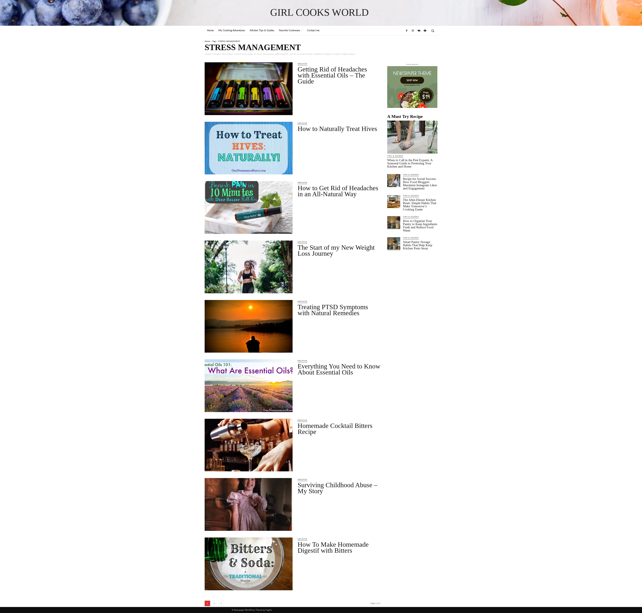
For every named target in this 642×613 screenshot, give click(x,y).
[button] (432, 30)
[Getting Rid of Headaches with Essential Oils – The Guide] (249, 88)
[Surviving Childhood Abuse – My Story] (249, 504)
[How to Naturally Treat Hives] (249, 148)
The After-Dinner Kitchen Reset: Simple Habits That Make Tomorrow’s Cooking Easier (419, 204)
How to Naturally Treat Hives (337, 128)
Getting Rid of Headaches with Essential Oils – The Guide (332, 75)
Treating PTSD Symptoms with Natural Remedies (333, 310)
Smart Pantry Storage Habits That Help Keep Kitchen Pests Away (417, 245)
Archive (302, 64)
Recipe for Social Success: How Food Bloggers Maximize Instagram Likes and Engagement (420, 183)
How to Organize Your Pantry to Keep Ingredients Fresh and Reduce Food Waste (420, 225)
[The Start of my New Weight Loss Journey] (249, 267)
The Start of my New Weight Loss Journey (336, 250)
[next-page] (221, 603)
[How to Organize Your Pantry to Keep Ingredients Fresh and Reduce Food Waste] (393, 222)
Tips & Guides (395, 156)
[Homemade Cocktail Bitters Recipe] (249, 445)
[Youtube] (425, 31)
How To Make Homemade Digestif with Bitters (333, 547)
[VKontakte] (419, 31)
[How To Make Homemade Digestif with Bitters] (249, 564)
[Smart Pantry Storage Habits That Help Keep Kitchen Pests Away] (393, 243)
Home (207, 41)
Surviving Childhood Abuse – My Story (337, 488)
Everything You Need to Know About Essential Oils (339, 369)
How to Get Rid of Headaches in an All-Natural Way (338, 191)
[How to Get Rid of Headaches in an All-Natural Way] (249, 207)
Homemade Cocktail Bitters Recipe (335, 428)
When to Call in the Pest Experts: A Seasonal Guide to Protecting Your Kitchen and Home (410, 163)
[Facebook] (407, 31)
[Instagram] (413, 31)
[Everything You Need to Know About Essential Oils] (249, 385)
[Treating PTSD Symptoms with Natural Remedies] (249, 326)
